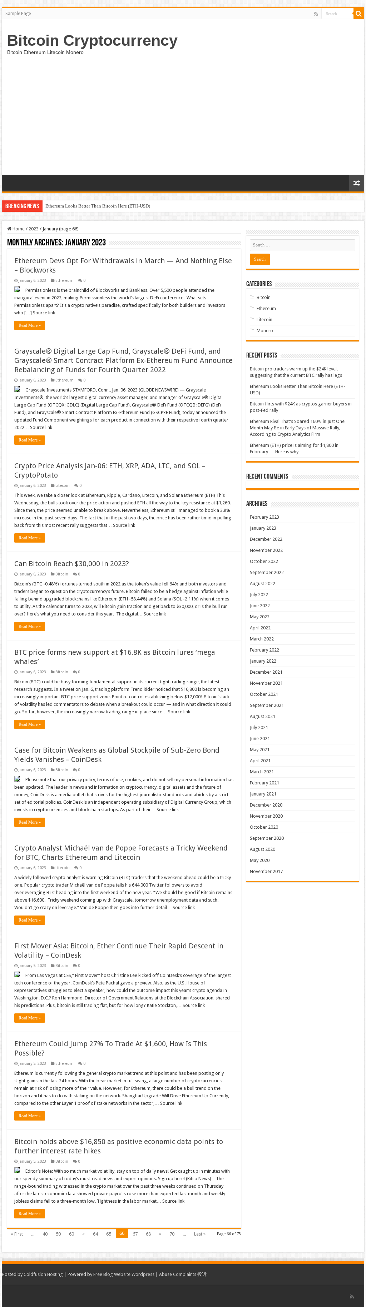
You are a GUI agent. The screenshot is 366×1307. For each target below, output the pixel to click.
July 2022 (259, 594)
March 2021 (262, 771)
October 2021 (264, 694)
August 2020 (262, 849)
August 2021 (262, 716)
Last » (200, 1234)
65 (108, 1234)
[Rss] (316, 14)
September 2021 (267, 705)
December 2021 (266, 672)
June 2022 (260, 605)
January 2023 (263, 528)
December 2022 (266, 539)
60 (71, 1234)
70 (171, 1234)
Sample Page (18, 13)
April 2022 (260, 627)
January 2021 (263, 794)
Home (18, 228)
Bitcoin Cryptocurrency (92, 40)
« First (17, 1234)
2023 (34, 228)
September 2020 (267, 838)
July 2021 (259, 727)
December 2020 (266, 805)
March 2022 (262, 639)
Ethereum (64, 280)
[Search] (358, 13)
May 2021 (259, 749)
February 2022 (264, 650)
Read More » (30, 325)
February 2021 (264, 782)
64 (95, 1234)
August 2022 (262, 583)
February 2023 (264, 517)
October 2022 (264, 561)
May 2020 (259, 860)
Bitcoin (61, 574)
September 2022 (267, 572)
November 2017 (266, 871)
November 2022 (266, 550)
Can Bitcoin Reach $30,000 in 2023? (71, 563)
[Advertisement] (183, 121)
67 (135, 1234)
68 (148, 1234)
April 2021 (260, 760)
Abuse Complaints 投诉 (183, 1274)
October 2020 (264, 827)
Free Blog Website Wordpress (123, 1274)
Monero (265, 330)
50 (58, 1234)
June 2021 (260, 738)
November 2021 (266, 683)
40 (45, 1234)
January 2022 (263, 661)
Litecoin (62, 485)
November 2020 (266, 816)
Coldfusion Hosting (43, 1274)
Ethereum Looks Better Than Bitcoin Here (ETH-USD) (97, 206)
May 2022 (259, 616)
